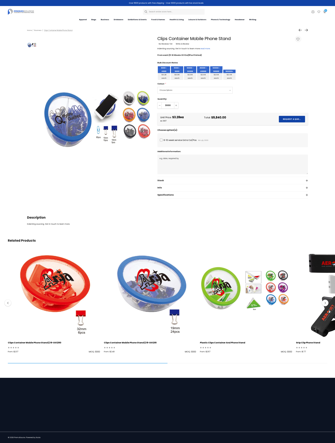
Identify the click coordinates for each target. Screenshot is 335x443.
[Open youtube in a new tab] (28, 423)
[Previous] (301, 30)
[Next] (305, 30)
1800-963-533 (21, 415)
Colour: (161, 83)
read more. (205, 48)
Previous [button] (8, 303)
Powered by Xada (33, 437)
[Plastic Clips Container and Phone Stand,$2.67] (246, 293)
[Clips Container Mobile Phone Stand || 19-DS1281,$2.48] (150, 293)
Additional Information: (169, 151)
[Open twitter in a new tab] (23, 423)
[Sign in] (313, 12)
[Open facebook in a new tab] (8, 423)
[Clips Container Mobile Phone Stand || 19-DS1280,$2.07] (54, 293)
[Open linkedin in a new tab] (13, 423)
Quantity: (162, 99)
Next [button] (325, 303)
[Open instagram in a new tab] (18, 423)
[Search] (146, 12)
